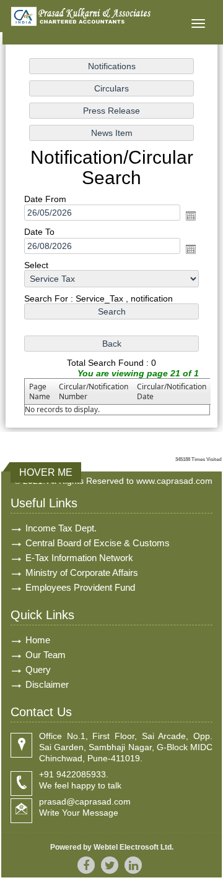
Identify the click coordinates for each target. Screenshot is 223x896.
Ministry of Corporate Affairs (81, 572)
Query (38, 669)
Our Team (45, 654)
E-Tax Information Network (79, 557)
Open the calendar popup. (191, 215)
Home (37, 640)
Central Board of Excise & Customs (97, 543)
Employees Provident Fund (80, 587)
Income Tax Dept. (61, 528)
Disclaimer (47, 684)
